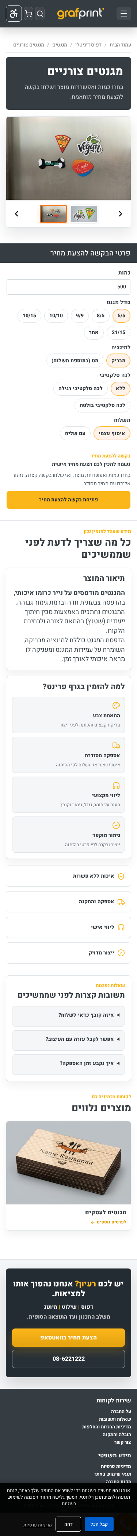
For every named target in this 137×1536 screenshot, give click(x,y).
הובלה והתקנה (117, 1435)
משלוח (122, 420)
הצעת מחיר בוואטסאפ (68, 1337)
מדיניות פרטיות (116, 1467)
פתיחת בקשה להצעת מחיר (68, 500)
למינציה (120, 347)
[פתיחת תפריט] (124, 13)
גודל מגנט (118, 302)
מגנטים (59, 45)
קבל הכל (99, 1524)
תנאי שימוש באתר (112, 1474)
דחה (68, 1524)
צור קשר (122, 1442)
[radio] (121, 316)
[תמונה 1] (53, 214)
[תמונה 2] (84, 214)
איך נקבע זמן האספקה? (87, 1063)
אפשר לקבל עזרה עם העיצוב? (80, 1039)
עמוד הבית (120, 45)
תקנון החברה (118, 1482)
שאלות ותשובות (115, 1419)
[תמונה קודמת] (16, 213)
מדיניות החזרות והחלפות (106, 1427)
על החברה (121, 1412)
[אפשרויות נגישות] (14, 13)
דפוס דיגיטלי (88, 45)
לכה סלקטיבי (114, 375)
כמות (124, 273)
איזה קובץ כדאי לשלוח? (86, 1015)
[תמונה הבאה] (120, 213)
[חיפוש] (40, 13)
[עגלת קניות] (28, 13)
